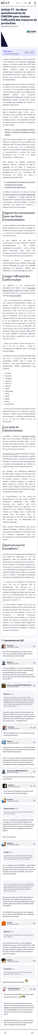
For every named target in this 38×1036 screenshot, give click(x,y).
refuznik (10, 785)
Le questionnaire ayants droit (15, 187)
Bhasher (9, 662)
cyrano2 (9, 922)
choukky (9, 960)
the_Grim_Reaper (13, 988)
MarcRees (10, 799)
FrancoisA (10, 645)
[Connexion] (29, 3)
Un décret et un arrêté (11, 454)
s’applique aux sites (28, 436)
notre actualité (15, 295)
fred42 (9, 741)
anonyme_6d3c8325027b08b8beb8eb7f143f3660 (20, 685)
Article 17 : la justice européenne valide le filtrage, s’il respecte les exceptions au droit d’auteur (20, 132)
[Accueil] (5, 3)
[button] (35, 3)
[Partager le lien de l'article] (5, 1033)
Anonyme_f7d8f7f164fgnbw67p (17, 771)
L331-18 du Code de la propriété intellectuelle (19, 194)
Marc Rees (8, 51)
